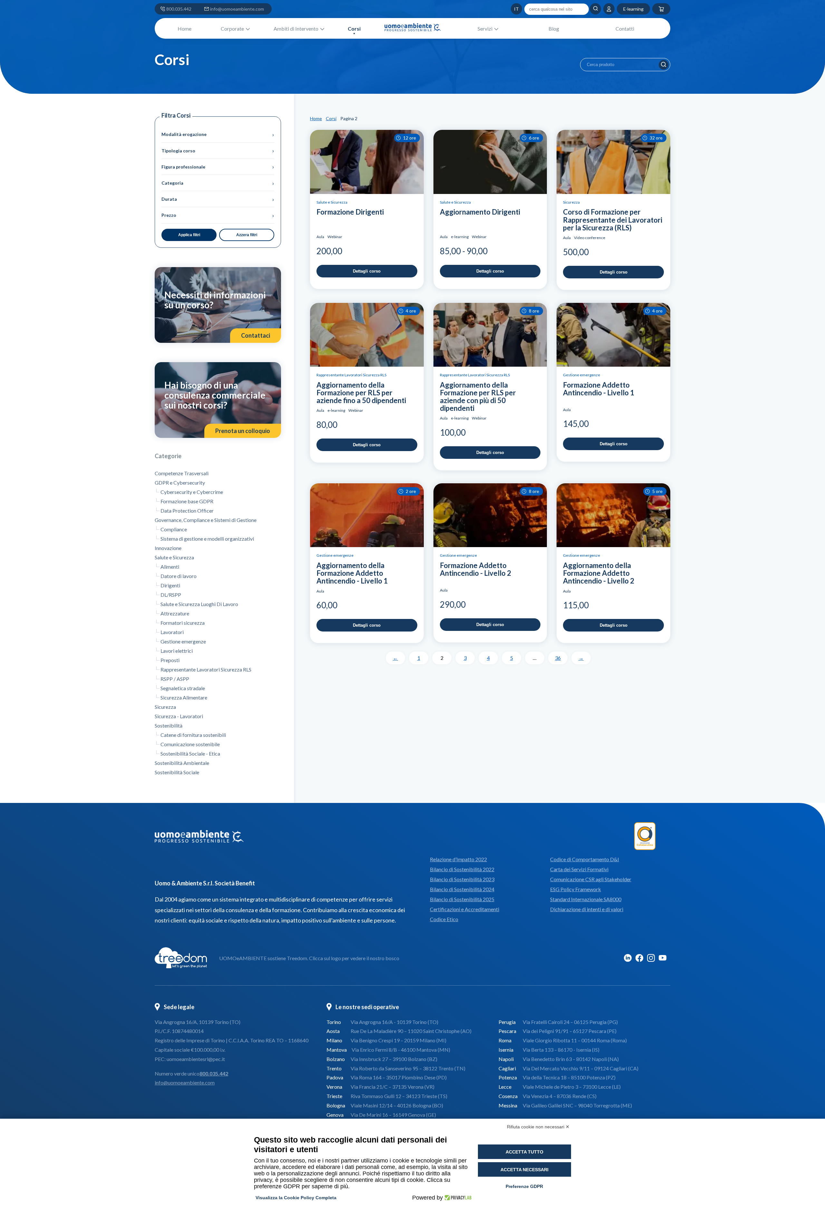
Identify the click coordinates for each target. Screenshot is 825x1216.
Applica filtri (189, 235)
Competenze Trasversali (182, 473)
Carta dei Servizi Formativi (579, 869)
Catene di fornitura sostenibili (193, 735)
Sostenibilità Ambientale (182, 763)
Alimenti (169, 567)
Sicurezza (165, 707)
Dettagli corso (367, 271)
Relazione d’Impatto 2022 (458, 859)
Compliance (173, 529)
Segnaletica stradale (182, 688)
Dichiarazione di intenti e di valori (586, 909)
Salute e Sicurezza (174, 557)
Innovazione (168, 548)
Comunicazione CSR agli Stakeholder (590, 879)
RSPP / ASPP (174, 679)
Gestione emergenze (183, 641)
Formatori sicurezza (182, 623)
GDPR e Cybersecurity (180, 482)
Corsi (354, 28)
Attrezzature (174, 613)
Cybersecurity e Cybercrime (191, 492)
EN (496, 9)
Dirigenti (170, 585)
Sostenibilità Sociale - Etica (190, 753)
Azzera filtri (246, 235)
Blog (553, 28)
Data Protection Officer (187, 510)
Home (184, 28)
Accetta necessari (524, 1169)
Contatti (625, 28)
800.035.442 (178, 9)
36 (558, 658)
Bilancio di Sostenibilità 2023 (462, 879)
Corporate (232, 28)
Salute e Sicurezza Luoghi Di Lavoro (199, 604)
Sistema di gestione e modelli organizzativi (207, 539)
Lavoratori (172, 632)
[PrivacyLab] (457, 1197)
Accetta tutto (524, 1151)
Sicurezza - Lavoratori (179, 716)
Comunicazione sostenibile (190, 744)
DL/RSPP (170, 595)
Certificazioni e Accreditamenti (464, 909)
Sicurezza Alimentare (183, 697)
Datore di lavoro (178, 576)
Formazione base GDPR (186, 501)
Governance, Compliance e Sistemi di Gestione (206, 520)
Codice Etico (444, 919)
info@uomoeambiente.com (237, 9)
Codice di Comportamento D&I (584, 859)
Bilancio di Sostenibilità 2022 (462, 869)
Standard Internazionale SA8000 (585, 899)
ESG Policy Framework (575, 889)
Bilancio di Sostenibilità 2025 (462, 899)
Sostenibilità (168, 725)
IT (504, 9)
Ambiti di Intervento (296, 28)
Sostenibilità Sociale (177, 772)
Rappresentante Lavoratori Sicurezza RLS (205, 669)
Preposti (170, 660)
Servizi (485, 28)
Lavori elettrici (176, 651)
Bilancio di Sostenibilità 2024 (462, 889)
